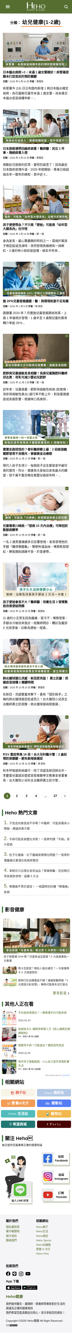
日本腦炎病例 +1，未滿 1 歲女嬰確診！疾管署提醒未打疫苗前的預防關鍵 (36, 74)
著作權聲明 (12, 1231)
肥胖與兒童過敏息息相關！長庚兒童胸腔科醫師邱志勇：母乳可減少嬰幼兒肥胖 (35, 375)
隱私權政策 (12, 1226)
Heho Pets (42, 1253)
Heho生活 (42, 1231)
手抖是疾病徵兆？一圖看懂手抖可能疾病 (42, 1012)
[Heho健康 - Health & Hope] (36, 6)
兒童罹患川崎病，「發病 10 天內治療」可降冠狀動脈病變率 (35, 527)
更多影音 (60, 993)
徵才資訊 (11, 1235)
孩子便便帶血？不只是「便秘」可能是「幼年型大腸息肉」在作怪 (35, 226)
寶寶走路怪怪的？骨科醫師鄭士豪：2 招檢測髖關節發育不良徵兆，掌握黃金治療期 (35, 451)
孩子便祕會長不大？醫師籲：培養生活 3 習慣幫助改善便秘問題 (35, 604)
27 (55, 796)
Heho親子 (42, 1226)
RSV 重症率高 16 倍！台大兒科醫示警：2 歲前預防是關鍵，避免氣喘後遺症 (35, 756)
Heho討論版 (43, 1244)
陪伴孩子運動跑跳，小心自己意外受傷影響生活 (43, 1063)
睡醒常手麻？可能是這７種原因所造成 (41, 1045)
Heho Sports (43, 1240)
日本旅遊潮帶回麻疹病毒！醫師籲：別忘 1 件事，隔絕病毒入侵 (34, 150)
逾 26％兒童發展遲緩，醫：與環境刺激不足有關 (36, 301)
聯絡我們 (11, 1240)
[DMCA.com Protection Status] (11, 1325)
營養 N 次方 (43, 1249)
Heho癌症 (42, 1235)
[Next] (65, 796)
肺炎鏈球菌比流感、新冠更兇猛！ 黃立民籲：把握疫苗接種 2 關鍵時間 (35, 680)
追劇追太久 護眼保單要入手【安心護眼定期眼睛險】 (44, 1030)
